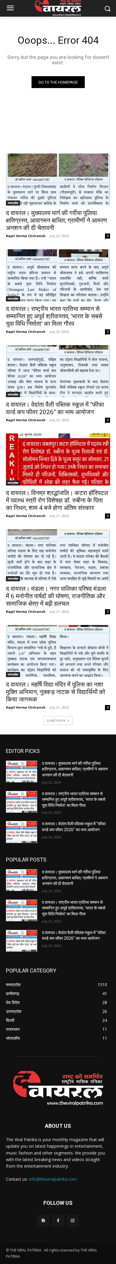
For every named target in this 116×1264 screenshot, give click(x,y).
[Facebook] (58, 1221)
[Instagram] (73, 1221)
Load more (56, 720)
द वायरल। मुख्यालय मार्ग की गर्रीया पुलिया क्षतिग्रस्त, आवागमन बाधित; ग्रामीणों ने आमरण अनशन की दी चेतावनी (56, 220)
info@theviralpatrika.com (53, 1179)
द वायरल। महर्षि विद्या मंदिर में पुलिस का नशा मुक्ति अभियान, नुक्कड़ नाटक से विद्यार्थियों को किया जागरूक (55, 692)
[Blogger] (43, 1221)
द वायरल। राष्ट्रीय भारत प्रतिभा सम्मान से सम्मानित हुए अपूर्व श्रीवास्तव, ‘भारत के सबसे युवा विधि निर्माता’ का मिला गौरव (54, 316)
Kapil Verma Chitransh (26, 236)
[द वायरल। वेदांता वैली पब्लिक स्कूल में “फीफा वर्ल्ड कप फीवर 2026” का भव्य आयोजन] (58, 371)
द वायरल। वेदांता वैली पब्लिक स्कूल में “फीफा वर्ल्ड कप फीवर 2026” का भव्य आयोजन (55, 408)
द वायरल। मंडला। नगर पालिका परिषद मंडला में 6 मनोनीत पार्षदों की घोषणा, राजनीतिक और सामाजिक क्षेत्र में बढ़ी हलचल (56, 596)
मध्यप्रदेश (13, 203)
